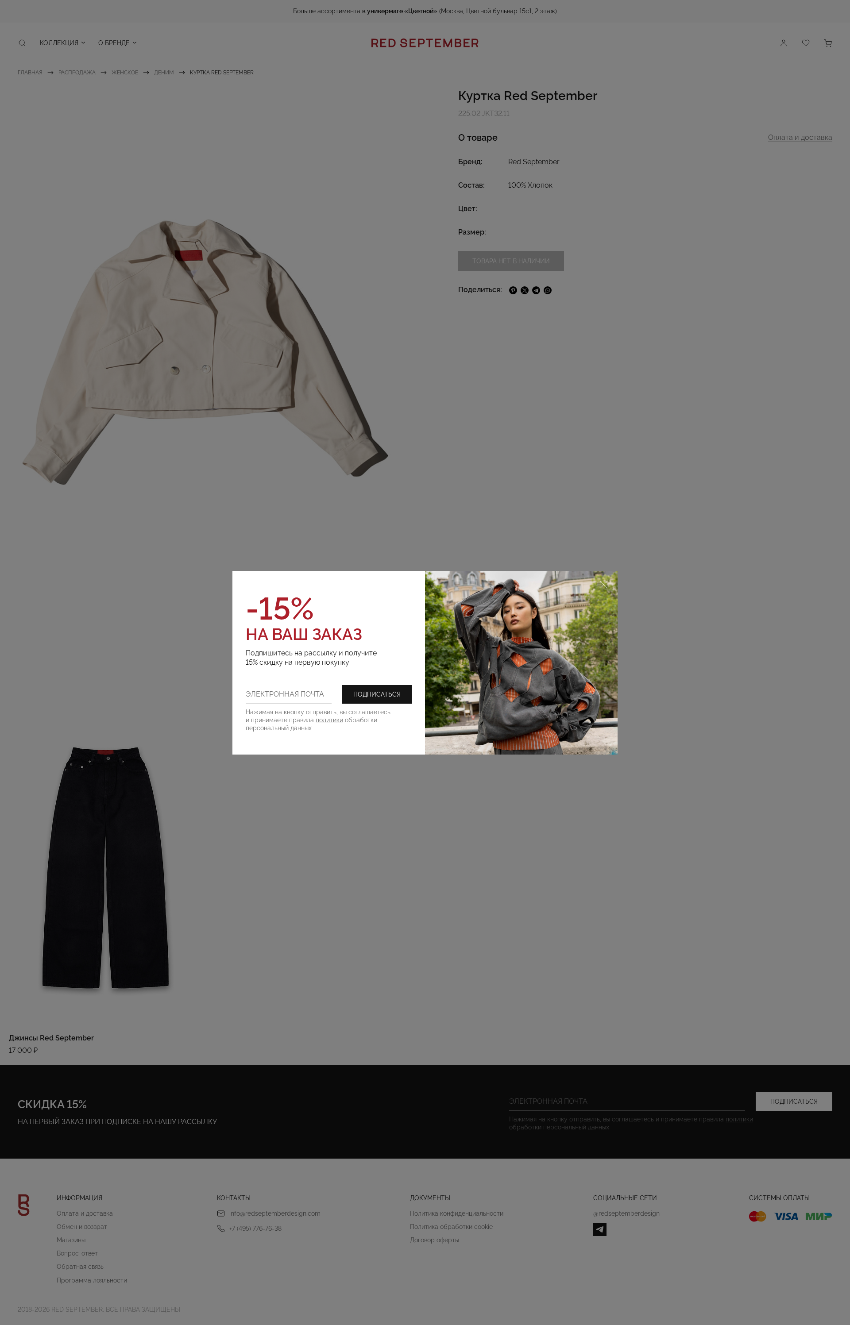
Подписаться (377, 694)
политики (329, 720)
